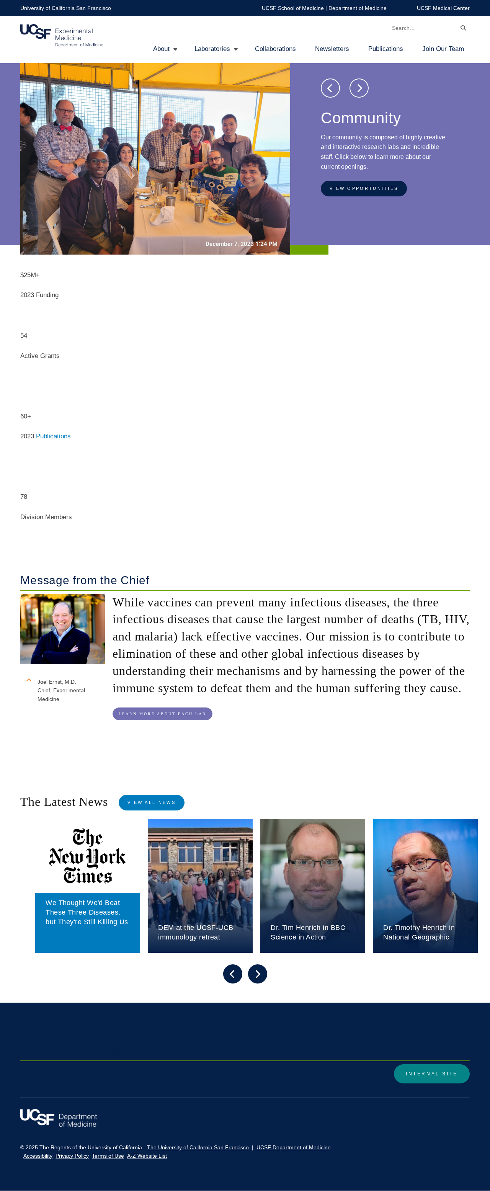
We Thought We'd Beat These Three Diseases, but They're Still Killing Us (87, 912)
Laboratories (212, 48)
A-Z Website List (147, 1156)
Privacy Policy (72, 1156)
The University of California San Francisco (198, 1147)
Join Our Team (443, 48)
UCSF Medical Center (443, 8)
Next (359, 88)
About (161, 48)
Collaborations (275, 48)
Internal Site (432, 1074)
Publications (385, 48)
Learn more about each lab (162, 714)
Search (461, 29)
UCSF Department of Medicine (293, 1147)
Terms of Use (108, 1156)
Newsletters (332, 48)
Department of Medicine (357, 8)
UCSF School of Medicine (293, 8)
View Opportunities (364, 188)
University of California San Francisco (65, 8)
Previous (330, 88)
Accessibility (37, 1156)
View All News (151, 802)
